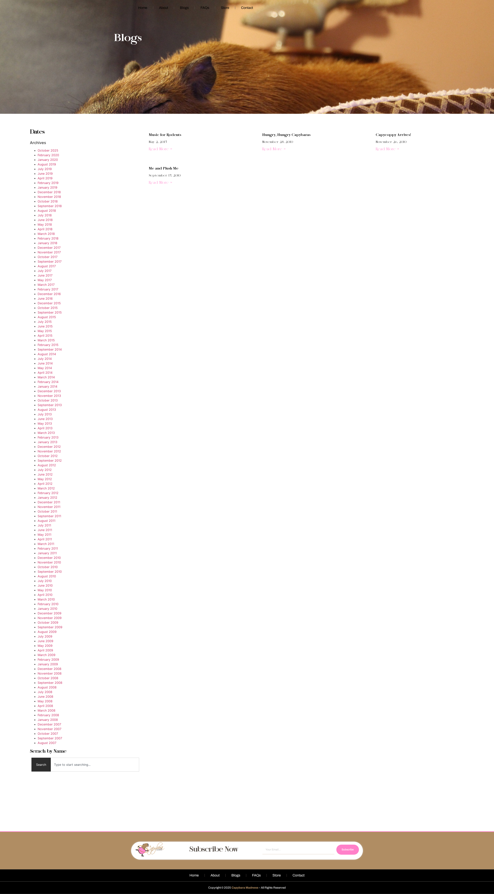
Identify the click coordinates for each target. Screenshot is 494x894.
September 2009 (50, 627)
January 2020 (48, 160)
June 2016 (45, 298)
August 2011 (46, 521)
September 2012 (50, 460)
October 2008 (48, 678)
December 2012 (49, 447)
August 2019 (47, 164)
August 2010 (47, 576)
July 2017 (45, 271)
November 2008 (50, 673)
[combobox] (95, 765)
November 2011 (49, 507)
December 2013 (49, 391)
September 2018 (50, 206)
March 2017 (46, 285)
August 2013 (47, 410)
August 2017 (47, 266)
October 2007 (48, 733)
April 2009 (45, 650)
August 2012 (47, 465)
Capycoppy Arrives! (393, 135)
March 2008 (46, 710)
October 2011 (47, 511)
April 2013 (45, 428)
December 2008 (49, 669)
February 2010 (48, 604)
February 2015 (48, 345)
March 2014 (46, 377)
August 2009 (47, 632)
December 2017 (49, 248)
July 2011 (44, 525)
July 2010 (45, 581)
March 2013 (46, 433)
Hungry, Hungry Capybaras (286, 135)
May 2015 (45, 331)
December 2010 (49, 558)
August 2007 (47, 743)
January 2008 (48, 720)
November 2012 (49, 451)
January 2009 (48, 664)
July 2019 (45, 169)
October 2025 (48, 150)
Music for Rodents (165, 135)
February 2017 (48, 289)
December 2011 (49, 502)
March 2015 (46, 340)
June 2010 (45, 585)
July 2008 (45, 692)
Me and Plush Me (163, 168)
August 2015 (47, 317)
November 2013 (49, 396)
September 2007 (50, 738)
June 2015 (45, 326)
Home (142, 8)
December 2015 (49, 303)
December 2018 (49, 192)
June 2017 (45, 275)
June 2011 (45, 530)
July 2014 (45, 359)
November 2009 (50, 618)
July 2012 (45, 470)
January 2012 (47, 497)
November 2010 (49, 562)
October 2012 (48, 456)
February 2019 (48, 183)
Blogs (184, 8)
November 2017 (49, 252)
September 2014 (50, 349)
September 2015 (50, 312)
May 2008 (45, 701)
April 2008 (45, 706)
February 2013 (48, 437)
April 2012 (45, 484)
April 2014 (45, 372)
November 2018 (49, 197)
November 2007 (49, 729)
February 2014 (48, 382)
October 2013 (48, 400)
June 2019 (45, 173)
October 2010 (48, 567)
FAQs (204, 8)
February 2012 (48, 493)
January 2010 (47, 609)
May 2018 (45, 224)
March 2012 (46, 488)
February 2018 (48, 238)
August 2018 (47, 211)
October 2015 (48, 308)
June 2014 (45, 363)
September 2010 (50, 572)
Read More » (160, 149)
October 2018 (48, 201)
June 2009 (45, 641)
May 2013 (45, 423)
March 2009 (46, 655)
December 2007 (49, 724)
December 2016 (49, 294)
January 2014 (47, 386)
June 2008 (45, 696)
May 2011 (44, 534)
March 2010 (46, 599)
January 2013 (47, 442)
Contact (247, 8)
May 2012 (45, 479)
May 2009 (45, 646)
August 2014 (47, 354)
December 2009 (49, 613)
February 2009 (48, 659)
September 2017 (50, 261)
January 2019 (47, 187)
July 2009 (45, 636)
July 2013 (45, 414)
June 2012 (45, 474)
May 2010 (45, 590)
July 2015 (45, 322)
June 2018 (45, 220)
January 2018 (47, 243)
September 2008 (50, 683)
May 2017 (45, 280)
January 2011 (47, 553)
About (163, 8)
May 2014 (45, 368)
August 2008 (47, 687)
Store (225, 8)
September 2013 (50, 405)
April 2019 (45, 178)
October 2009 (48, 622)
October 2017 (48, 257)
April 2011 (45, 539)
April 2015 (45, 335)
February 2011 (48, 548)
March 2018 (46, 234)
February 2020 (48, 155)
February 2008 (48, 715)
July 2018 (45, 215)
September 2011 (49, 516)
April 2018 (45, 229)
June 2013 (45, 419)
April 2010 (45, 595)
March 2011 (46, 544)
